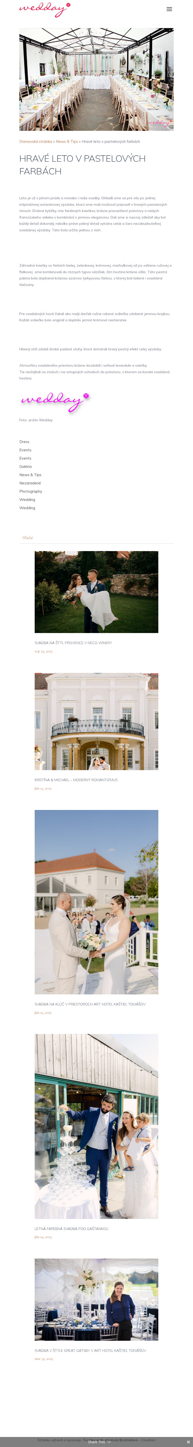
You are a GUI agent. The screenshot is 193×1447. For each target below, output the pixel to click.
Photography (30, 491)
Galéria (25, 466)
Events (25, 450)
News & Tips (67, 141)
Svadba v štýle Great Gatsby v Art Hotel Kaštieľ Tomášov (90, 1350)
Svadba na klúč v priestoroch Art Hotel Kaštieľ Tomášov (90, 1004)
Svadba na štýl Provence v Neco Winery (73, 643)
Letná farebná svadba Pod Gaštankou (71, 1228)
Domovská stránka (35, 141)
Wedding (27, 499)
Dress (24, 441)
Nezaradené (30, 483)
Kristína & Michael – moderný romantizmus (76, 780)
